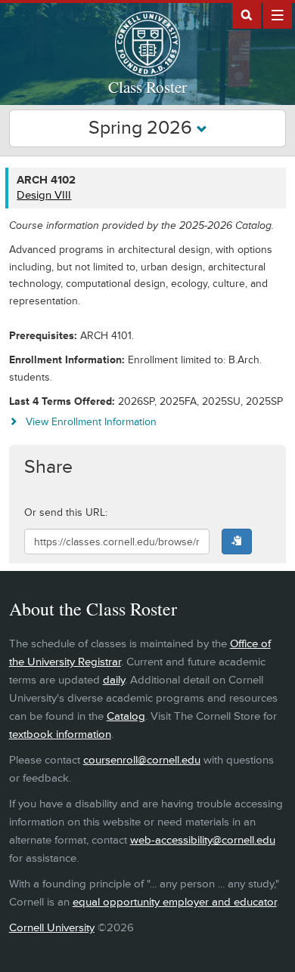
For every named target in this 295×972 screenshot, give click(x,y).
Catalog (126, 716)
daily (114, 680)
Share (48, 467)
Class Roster (147, 86)
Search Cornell (246, 14)
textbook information (60, 734)
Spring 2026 (142, 128)
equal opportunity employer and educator (175, 902)
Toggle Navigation (277, 14)
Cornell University (52, 928)
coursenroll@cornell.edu (141, 760)
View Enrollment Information (91, 421)
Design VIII (44, 195)
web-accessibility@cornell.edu (202, 840)
